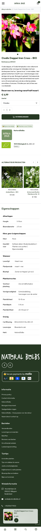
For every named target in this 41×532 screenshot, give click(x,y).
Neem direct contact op (10, 417)
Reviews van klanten (9, 439)
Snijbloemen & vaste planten (11, 470)
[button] (3, 33)
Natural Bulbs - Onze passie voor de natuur (17, 413)
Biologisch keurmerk (9, 405)
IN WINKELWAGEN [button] (21, 117)
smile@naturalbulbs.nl (12, 499)
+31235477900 (10, 506)
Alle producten (6, 9)
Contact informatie (8, 398)
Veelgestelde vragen (9, 409)
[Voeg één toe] (9, 110)
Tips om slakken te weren (10, 462)
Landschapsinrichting (9, 447)
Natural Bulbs (6, 402)
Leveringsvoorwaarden (10, 432)
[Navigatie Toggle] (3, 3)
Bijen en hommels (8, 477)
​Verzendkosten (7, 428)
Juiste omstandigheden (10, 466)
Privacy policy (6, 394)
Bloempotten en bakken (10, 473)
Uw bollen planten (8, 459)
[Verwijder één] (4, 110)
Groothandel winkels (9, 443)
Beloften (5, 436)
